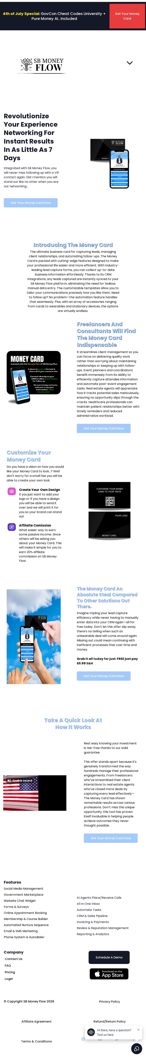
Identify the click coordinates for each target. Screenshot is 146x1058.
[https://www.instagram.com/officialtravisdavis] (84, 1039)
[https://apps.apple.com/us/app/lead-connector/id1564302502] (109, 974)
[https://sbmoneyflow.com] (42, 62)
